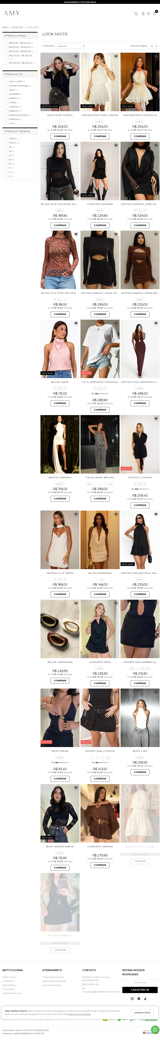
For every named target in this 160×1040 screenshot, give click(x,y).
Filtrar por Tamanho (18, 131)
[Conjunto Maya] (100, 629)
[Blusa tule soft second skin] (60, 260)
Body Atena (60, 751)
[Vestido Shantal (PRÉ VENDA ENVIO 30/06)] (140, 171)
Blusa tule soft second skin (62, 293)
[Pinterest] (139, 999)
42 (105, 484)
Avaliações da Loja (11, 993)
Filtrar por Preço (16, 35)
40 (99, 484)
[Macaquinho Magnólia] (140, 82)
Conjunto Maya (100, 662)
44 (110, 484)
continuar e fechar (142, 1012)
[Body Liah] (140, 718)
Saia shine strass (60, 115)
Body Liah (140, 751)
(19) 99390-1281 (91, 980)
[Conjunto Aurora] (100, 171)
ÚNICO (100, 122)
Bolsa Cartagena (60, 662)
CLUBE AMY (8, 981)
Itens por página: (138, 45)
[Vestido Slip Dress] (60, 540)
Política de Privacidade (79, 1014)
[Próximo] (76, 82)
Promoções (8, 989)
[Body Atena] (60, 718)
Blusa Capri (60, 382)
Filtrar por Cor (14, 74)
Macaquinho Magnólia (140, 115)
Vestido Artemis (60, 477)
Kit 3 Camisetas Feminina (100, 382)
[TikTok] (146, 999)
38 (94, 484)
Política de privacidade (54, 981)
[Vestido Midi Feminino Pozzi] (140, 349)
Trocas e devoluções (52, 977)
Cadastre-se (140, 989)
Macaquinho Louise (140, 846)
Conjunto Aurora (100, 204)
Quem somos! (9, 977)
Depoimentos (9, 985)
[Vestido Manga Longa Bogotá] (140, 260)
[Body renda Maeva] (60, 813)
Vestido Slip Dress (60, 573)
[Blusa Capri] (60, 349)
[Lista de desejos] (147, 13)
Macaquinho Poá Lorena (100, 115)
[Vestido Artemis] (60, 444)
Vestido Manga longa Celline (103, 293)
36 (89, 484)
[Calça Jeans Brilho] (100, 444)
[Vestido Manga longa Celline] (100, 260)
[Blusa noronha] (100, 540)
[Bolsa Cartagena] (60, 629)
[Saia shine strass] (60, 82)
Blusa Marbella (60, 935)
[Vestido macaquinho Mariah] (140, 540)
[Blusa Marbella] (60, 902)
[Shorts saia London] (100, 718)
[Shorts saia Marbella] (140, 629)
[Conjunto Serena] (100, 813)
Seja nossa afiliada (51, 985)
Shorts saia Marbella (140, 662)
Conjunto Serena (100, 846)
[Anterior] (44, 82)
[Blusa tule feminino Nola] (60, 171)
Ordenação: (48, 45)
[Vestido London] (140, 444)
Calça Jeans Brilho (100, 477)
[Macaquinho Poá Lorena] (100, 82)
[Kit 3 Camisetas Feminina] (100, 349)
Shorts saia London (100, 751)
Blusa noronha (100, 573)
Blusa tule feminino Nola (60, 204)
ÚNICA (60, 210)
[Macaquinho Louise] (140, 813)
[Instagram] (133, 999)
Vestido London (140, 477)
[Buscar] (136, 13)
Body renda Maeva (60, 846)
